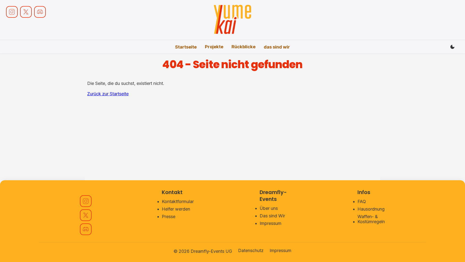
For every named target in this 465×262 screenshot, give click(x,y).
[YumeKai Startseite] (232, 20)
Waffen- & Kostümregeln (371, 219)
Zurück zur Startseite (108, 93)
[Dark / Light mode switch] (452, 46)
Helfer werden (176, 209)
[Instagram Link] (12, 12)
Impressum (270, 223)
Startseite (186, 46)
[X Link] (26, 12)
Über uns (269, 208)
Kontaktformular (178, 201)
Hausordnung (371, 209)
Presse (168, 216)
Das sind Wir (272, 215)
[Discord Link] (40, 12)
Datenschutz (251, 250)
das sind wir (277, 46)
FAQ (361, 201)
